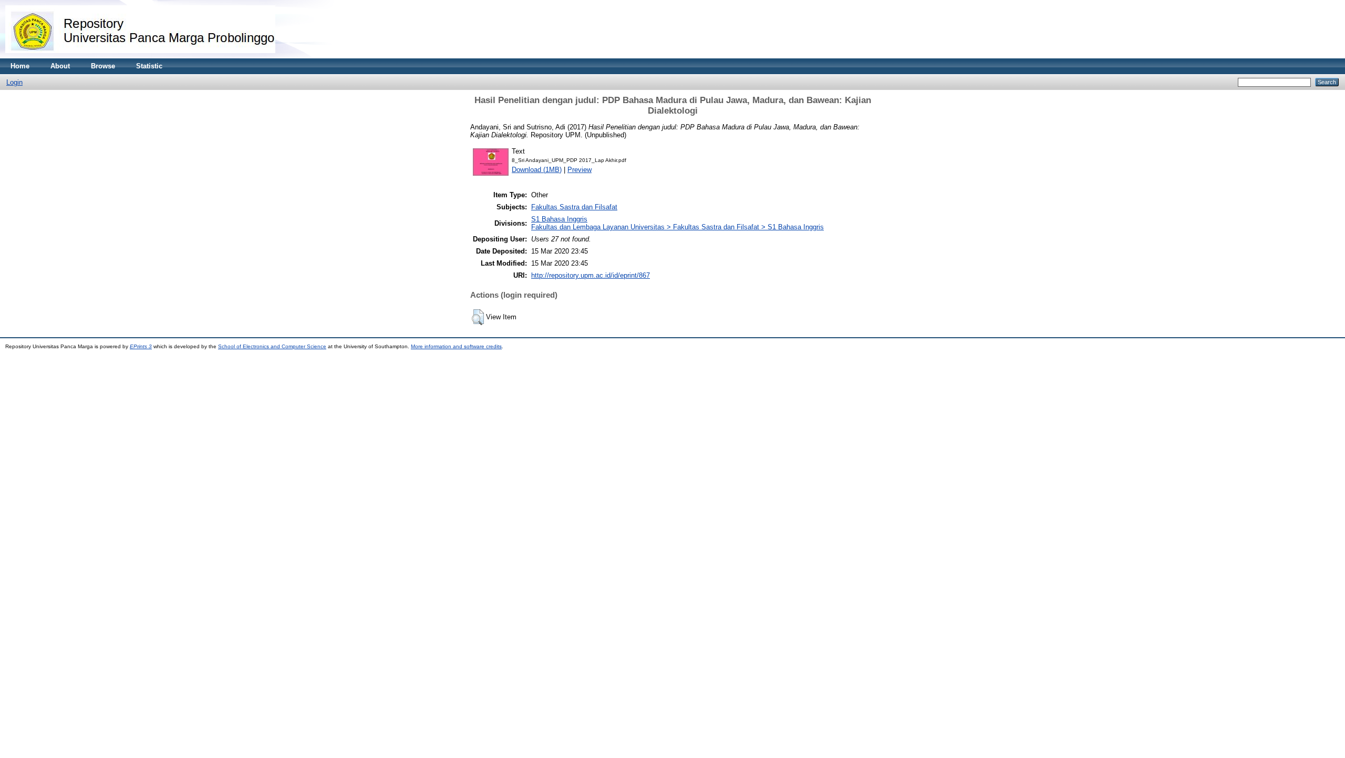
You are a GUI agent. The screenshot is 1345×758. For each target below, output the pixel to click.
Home (20, 66)
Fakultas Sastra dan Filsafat (574, 207)
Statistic (149, 66)
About (60, 66)
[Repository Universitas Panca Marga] (140, 56)
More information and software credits (456, 346)
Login (14, 82)
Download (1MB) (537, 170)
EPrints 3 (141, 346)
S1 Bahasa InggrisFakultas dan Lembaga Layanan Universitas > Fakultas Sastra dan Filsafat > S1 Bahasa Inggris (677, 223)
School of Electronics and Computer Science (272, 346)
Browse (103, 66)
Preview (579, 170)
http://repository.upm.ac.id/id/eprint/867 (590, 275)
